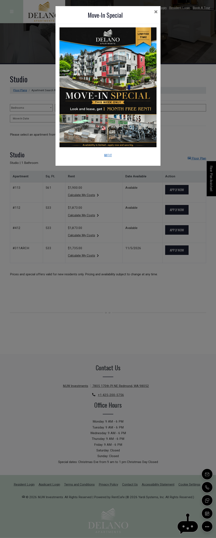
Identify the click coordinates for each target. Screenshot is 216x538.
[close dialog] (156, 12)
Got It (108, 155)
